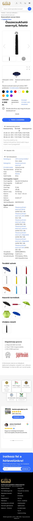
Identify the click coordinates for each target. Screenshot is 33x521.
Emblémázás (14, 88)
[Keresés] (21, 3)
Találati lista (6, 19)
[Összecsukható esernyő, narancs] (3, 95)
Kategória (7, 163)
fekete (17, 174)
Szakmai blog (22, 513)
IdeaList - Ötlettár (6, 508)
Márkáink (4, 501)
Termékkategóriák (6, 491)
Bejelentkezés (5, 488)
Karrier (20, 498)
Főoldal (3, 12)
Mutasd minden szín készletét (25, 102)
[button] (29, 46)
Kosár (3, 496)
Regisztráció (5, 498)
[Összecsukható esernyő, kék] (7, 91)
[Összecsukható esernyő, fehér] (19, 91)
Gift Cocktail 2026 (21, 159)
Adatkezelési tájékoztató (21, 504)
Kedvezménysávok (13, 126)
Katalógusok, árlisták (7, 503)
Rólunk (20, 493)
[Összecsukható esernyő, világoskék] (7, 95)
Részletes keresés (6, 493)
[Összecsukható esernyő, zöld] (27, 91)
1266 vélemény (16, 414)
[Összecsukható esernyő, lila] (11, 95)
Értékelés (20, 496)
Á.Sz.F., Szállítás (22, 501)
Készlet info (10, 150)
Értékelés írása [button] (18, 417)
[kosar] (25, 3)
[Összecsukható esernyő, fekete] (3, 91)
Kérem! (25, 469)
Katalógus (7, 159)
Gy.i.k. (19, 510)
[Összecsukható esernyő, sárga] (23, 91)
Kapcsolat (21, 488)
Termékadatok (11, 157)
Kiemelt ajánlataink (7, 505)
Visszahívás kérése (23, 491)
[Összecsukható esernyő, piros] (15, 91)
